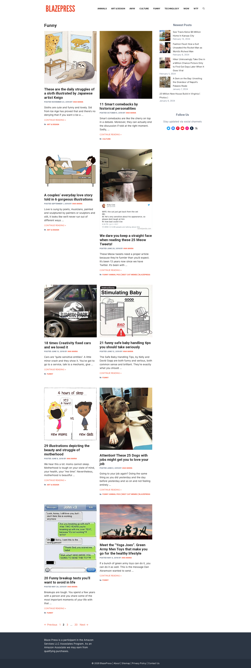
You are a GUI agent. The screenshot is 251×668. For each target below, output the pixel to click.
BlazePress (106, 663)
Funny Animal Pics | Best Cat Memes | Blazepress (126, 275)
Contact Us (153, 663)
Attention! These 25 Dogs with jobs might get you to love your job (124, 459)
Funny (156, 8)
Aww (132, 8)
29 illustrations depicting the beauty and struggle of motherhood (66, 450)
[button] (203, 8)
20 (76, 624)
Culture (144, 8)
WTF (196, 8)
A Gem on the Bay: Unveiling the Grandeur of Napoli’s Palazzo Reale (187, 82)
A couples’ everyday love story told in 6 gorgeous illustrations (68, 197)
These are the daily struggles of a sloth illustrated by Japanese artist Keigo (69, 93)
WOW (186, 8)
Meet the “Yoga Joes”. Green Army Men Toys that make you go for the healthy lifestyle (123, 549)
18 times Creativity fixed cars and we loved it (67, 345)
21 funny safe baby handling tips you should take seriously (125, 345)
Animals (102, 8)
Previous (50, 624)
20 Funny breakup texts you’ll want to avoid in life (67, 580)
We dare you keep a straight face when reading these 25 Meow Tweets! (126, 240)
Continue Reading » (55, 120)
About (117, 663)
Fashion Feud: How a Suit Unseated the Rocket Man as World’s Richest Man (187, 48)
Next (84, 624)
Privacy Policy (139, 663)
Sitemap (126, 663)
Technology (172, 8)
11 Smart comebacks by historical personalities (119, 106)
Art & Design (118, 8)
